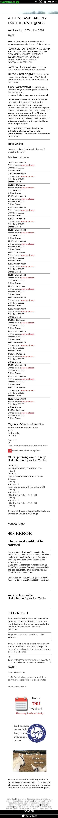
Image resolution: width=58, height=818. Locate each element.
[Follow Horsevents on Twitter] (40, 3)
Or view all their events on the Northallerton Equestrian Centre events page (29, 512)
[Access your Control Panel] (17, 2)
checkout (48, 809)
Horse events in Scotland (29, 809)
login (42, 809)
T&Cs (38, 805)
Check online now (16, 151)
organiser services (21, 807)
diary (26, 803)
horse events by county (17, 805)
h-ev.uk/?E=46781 (16, 672)
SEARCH (29, 811)
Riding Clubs (18, 801)
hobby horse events (15, 803)
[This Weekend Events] (29, 715)
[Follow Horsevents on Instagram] (44, 3)
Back (10, 686)
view (11, 471)
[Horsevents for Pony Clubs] (29, 743)
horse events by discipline (39, 803)
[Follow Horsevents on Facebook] (36, 3)
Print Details (20, 686)
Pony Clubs (28, 801)
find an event (21, 799)
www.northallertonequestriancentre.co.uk (28, 445)
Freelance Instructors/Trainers (38, 799)
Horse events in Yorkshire (39, 807)
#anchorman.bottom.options (26, 450)
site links (31, 805)
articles (8, 801)
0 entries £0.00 (31, 815)
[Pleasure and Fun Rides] (29, 770)
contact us (11, 799)
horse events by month (42, 801)
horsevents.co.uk (7, 2)
